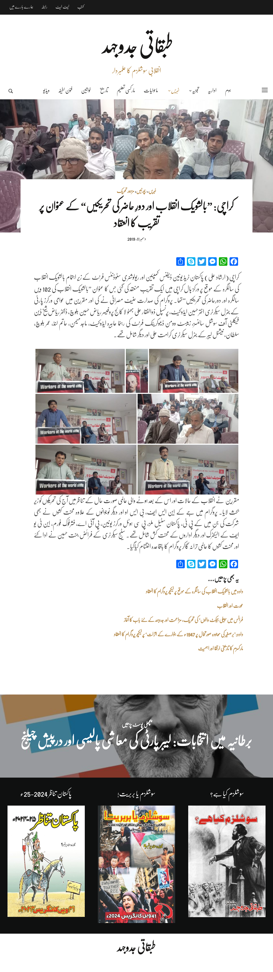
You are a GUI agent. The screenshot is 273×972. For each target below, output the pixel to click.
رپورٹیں (141, 191)
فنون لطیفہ (65, 90)
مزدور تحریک (125, 191)
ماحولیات (151, 90)
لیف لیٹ (62, 7)
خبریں (175, 90)
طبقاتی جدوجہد (136, 947)
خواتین (86, 90)
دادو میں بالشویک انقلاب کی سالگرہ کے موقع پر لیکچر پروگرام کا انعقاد (194, 591)
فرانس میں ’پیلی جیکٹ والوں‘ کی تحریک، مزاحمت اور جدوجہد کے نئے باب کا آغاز (183, 620)
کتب (80, 7)
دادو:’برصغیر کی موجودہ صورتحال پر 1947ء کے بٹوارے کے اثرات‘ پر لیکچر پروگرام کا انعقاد (178, 634)
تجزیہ (195, 90)
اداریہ (212, 90)
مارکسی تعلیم (126, 90)
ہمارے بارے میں (21, 7)
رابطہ (44, 7)
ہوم (228, 90)
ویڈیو (46, 90)
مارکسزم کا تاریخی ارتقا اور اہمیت (220, 648)
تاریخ (104, 90)
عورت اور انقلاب (230, 606)
